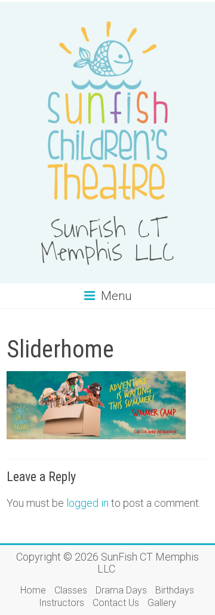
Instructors (61, 602)
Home (33, 590)
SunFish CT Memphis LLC (107, 241)
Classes (70, 590)
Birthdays (174, 590)
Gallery (162, 602)
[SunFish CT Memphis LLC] (107, 16)
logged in (87, 503)
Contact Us (116, 602)
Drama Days (121, 590)
